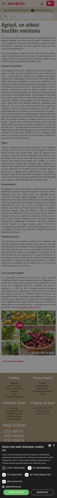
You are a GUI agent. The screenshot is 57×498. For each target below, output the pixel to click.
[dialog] (28, 470)
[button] (28, 486)
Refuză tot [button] (42, 492)
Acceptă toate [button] (16, 492)
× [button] (54, 445)
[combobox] (49, 445)
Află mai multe (39, 463)
